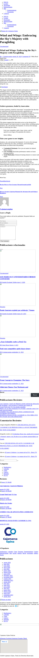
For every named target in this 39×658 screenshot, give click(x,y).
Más (5, 8)
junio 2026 (7, 566)
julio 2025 (6, 583)
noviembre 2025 (8, 577)
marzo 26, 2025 (21, 314)
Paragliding (3, 181)
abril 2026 (6, 569)
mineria (19, 553)
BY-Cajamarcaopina (6, 352)
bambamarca (3, 551)
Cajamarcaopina (6, 209)
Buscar (2, 392)
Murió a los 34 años (6, 503)
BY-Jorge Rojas (4, 345)
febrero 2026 (7, 572)
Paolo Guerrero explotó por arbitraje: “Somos (17, 310)
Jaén (10, 553)
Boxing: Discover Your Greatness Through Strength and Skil (15, 184)
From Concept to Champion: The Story (15, 380)
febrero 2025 (7, 591)
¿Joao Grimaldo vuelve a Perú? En (13, 342)
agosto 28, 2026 (4, 489)
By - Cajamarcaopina (6, 56)
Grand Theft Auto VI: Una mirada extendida (12, 407)
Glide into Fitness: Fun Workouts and (14, 387)
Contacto (6, 13)
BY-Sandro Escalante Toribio (8, 282)
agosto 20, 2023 (17, 56)
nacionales (30, 553)
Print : (2, 60)
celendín (10, 551)
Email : (7, 60)
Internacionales (8, 7)
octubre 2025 (7, 579)
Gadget (36, 551)
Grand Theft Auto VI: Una (8, 494)
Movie (24, 553)
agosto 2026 (7, 562)
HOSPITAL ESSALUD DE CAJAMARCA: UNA (15, 520)
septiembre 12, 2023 (18, 352)
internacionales (4, 553)
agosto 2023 (7, 596)
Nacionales (7, 5)
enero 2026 (7, 574)
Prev (1, 188)
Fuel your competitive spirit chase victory (15, 349)
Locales (6, 4)
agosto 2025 (7, 582)
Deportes (2, 307)
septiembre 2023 (8, 595)
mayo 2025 (7, 587)
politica (36, 553)
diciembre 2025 (8, 575)
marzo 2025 (7, 590)
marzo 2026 (7, 570)
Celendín (6, 469)
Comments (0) (26, 56)
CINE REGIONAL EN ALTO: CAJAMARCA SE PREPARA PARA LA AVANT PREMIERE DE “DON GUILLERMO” (18, 427)
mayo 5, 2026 (21, 282)
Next (1, 196)
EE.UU (6, 475)
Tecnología (10, 12)
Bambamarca (7, 467)
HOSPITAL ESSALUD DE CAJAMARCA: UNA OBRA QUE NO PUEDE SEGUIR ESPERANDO (19, 415)
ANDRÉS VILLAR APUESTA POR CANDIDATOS (16, 512)
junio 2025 (7, 585)
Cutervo (6, 472)
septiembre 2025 (8, 580)
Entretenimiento (11, 10)
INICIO (6, 2)
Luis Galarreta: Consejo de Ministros (11, 486)
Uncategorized (4, 46)
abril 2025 (6, 588)
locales (15, 553)
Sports (8, 181)
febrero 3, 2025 (13, 345)
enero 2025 (7, 593)
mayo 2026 (7, 567)
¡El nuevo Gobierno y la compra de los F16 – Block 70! (21, 452)
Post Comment (5, 241)
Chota (5, 470)
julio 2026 (6, 564)
